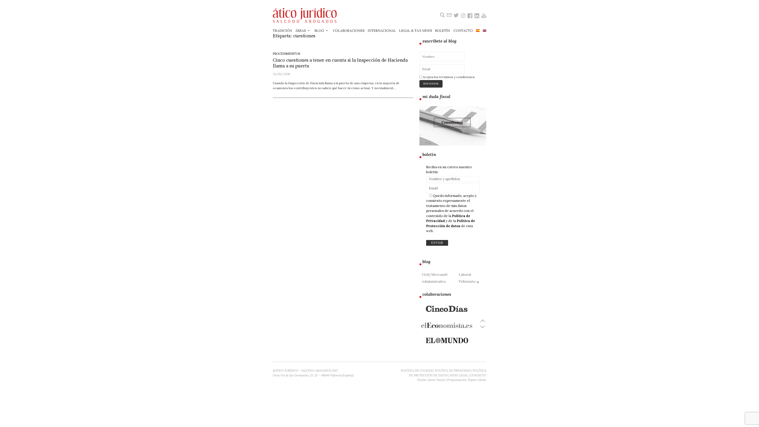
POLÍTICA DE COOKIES (417, 370)
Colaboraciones (348, 31)
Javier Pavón (436, 380)
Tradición (282, 31)
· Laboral (464, 274)
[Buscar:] (442, 15)
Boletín (442, 31)
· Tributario (467, 281)
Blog (319, 31)
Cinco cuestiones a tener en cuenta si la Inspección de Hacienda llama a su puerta (340, 63)
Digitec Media (477, 380)
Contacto (463, 31)
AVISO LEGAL (459, 375)
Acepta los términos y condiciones (448, 77)
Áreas (300, 31)
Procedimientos (286, 54)
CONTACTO (478, 375)
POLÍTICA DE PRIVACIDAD (453, 370)
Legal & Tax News (415, 31)
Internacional (382, 31)
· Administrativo (433, 281)
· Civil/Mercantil (433, 274)
